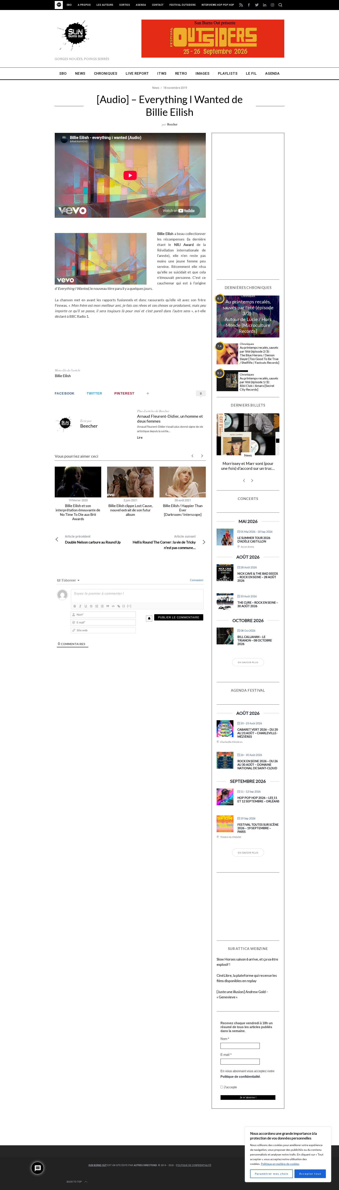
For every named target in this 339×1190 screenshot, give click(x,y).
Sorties (124, 5)
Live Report (248, 455)
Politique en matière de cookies (280, 1164)
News (155, 87)
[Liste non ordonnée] (102, 606)
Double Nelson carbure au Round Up (93, 539)
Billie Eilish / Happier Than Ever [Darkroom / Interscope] (183, 510)
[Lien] (118, 606)
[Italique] (80, 606)
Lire (140, 437)
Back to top (74, 1181)
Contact (158, 5)
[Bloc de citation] (107, 606)
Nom (225, 1038)
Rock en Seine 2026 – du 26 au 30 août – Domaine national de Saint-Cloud (257, 764)
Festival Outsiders (183, 5)
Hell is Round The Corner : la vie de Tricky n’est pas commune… (164, 542)
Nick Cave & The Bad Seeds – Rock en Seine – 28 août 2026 (257, 577)
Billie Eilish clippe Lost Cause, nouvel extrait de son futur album (130, 510)
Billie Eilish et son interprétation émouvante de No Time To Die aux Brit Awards (78, 512)
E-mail (226, 1054)
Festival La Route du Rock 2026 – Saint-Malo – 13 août (248, 466)
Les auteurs (105, 5)
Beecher (172, 124)
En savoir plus (248, 662)
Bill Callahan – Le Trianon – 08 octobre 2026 (254, 640)
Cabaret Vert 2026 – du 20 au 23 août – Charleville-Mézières (257, 733)
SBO (69, 5)
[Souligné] (85, 606)
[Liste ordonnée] (96, 606)
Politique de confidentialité (240, 1076)
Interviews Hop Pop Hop (218, 5)
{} (123, 605)
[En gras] (74, 606)
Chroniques (248, 296)
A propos (84, 5)
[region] (288, 1154)
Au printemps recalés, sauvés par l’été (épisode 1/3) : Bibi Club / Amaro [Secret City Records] (259, 383)
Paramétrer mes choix (271, 1173)
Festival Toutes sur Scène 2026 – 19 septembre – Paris (258, 828)
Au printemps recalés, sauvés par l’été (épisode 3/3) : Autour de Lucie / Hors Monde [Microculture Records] (248, 316)
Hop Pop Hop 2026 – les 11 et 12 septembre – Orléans (258, 799)
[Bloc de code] (113, 606)
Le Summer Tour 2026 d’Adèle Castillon (253, 539)
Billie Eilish (63, 376)
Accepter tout (310, 1173)
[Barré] (91, 606)
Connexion (196, 580)
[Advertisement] (130, 345)
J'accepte (230, 1087)
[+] (129, 605)
